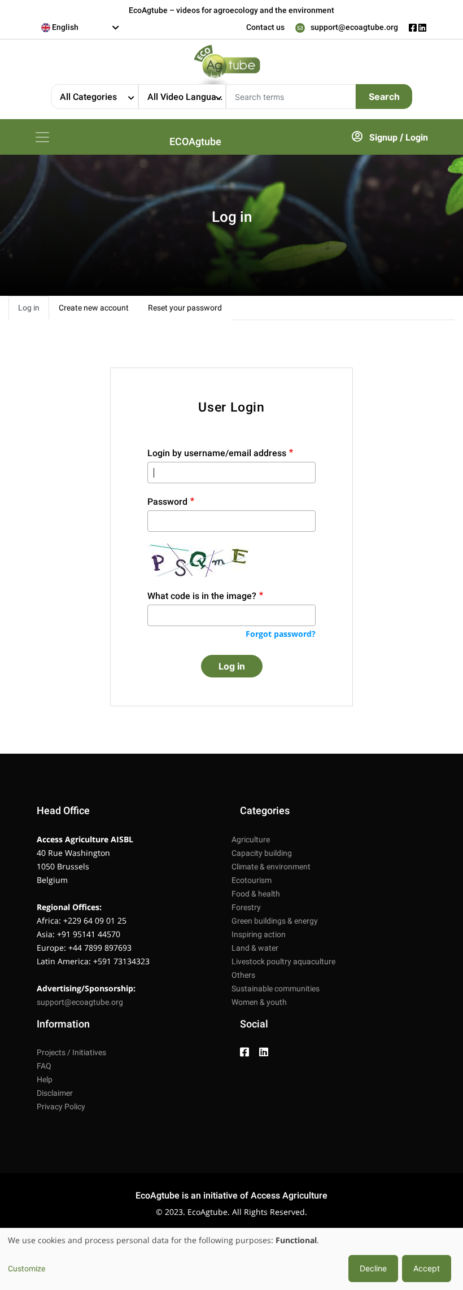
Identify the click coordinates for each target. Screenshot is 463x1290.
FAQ (44, 1065)
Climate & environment (271, 866)
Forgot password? (281, 633)
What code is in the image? (201, 596)
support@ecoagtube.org (354, 27)
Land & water (254, 947)
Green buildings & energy (274, 920)
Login (416, 137)
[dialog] (231, 1259)
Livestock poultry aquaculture (283, 961)
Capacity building (261, 853)
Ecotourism (251, 880)
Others (243, 974)
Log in (29, 307)
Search (384, 96)
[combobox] (80, 28)
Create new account (94, 307)
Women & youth (259, 1002)
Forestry (246, 907)
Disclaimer (55, 1092)
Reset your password (185, 307)
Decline (373, 1268)
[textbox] (80, 27)
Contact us (265, 27)
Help (45, 1079)
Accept (426, 1268)
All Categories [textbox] (88, 96)
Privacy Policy (61, 1106)
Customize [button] (26, 1268)
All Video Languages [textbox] (186, 96)
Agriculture (250, 839)
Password (167, 501)
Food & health (255, 893)
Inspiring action (258, 934)
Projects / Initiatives (71, 1052)
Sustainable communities (275, 988)
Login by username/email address (216, 453)
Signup (383, 137)
